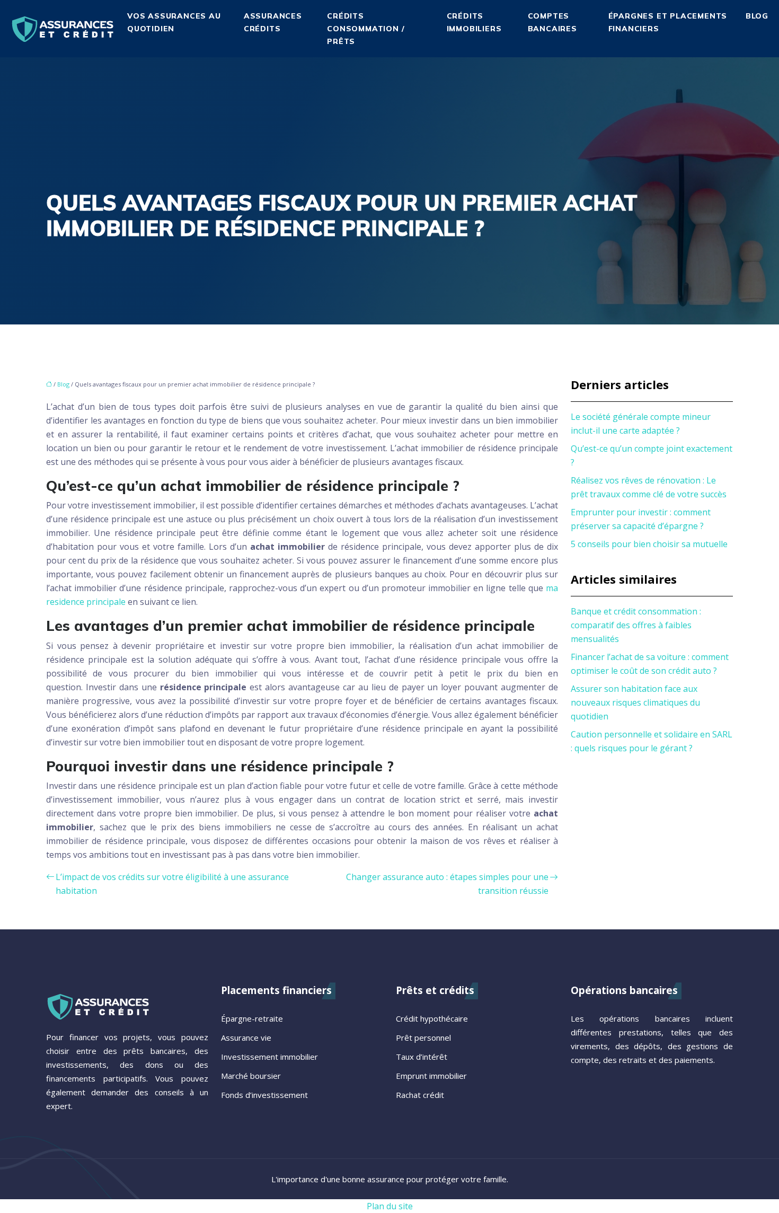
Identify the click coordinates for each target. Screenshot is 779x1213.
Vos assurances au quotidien (174, 22)
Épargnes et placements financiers (668, 22)
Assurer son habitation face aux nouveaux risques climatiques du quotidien (635, 702)
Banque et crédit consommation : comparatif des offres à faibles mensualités (636, 625)
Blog (757, 16)
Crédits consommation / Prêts (365, 28)
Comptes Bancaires (552, 22)
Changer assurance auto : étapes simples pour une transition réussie (447, 883)
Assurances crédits (273, 22)
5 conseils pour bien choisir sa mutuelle (649, 544)
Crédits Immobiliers (474, 22)
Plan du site (390, 1206)
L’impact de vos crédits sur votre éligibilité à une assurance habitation (172, 883)
